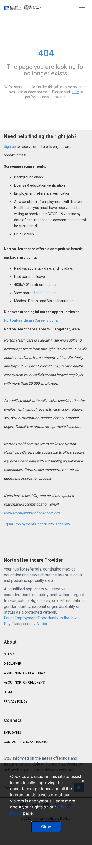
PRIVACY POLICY (15, 701)
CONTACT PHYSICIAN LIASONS (25, 742)
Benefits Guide (44, 293)
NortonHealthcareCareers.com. (31, 320)
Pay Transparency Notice (26, 623)
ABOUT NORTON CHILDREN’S (24, 682)
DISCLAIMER (12, 663)
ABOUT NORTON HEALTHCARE (25, 673)
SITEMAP (10, 654)
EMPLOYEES (12, 732)
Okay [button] (46, 826)
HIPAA (8, 692)
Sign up (10, 146)
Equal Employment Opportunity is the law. (37, 524)
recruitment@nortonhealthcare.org (32, 513)
